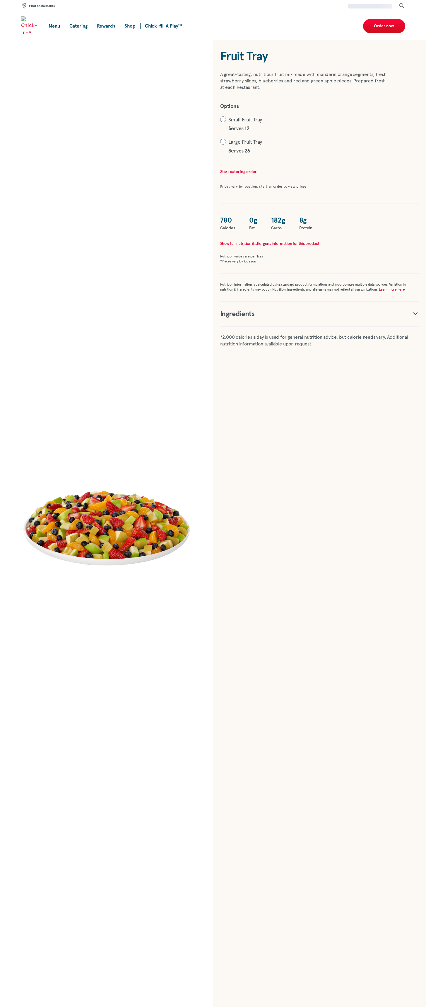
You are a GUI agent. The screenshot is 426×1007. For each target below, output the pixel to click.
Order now (384, 26)
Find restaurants (42, 6)
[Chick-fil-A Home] (30, 26)
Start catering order (238, 172)
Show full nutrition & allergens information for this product (269, 244)
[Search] (401, 6)
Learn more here (392, 289)
